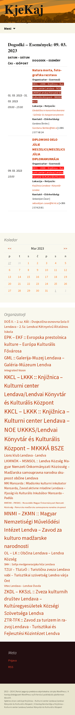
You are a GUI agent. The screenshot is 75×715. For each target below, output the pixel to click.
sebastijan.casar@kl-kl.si (45, 203)
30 (37, 290)
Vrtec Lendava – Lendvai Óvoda (22, 586)
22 (28, 284)
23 (37, 284)
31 (46, 290)
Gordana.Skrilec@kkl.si (44, 127)
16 (37, 277)
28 (19, 290)
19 (65, 277)
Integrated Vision (15, 370)
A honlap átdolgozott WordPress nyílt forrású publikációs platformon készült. (36, 694)
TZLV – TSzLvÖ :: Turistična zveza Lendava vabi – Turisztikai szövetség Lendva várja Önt (37, 575)
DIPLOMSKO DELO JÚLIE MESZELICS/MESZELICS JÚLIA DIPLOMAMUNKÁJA (48, 149)
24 (46, 284)
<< (9, 248)
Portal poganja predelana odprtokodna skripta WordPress (41, 691)
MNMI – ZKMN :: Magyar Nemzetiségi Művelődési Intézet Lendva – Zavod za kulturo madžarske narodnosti (33, 530)
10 (46, 270)
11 (55, 270)
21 (19, 284)
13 (9, 277)
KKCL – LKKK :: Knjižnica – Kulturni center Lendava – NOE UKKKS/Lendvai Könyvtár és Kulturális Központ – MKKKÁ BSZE (37, 429)
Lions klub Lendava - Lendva (25, 455)
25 (55, 284)
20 (9, 284)
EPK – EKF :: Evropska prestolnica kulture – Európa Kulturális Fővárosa (35, 344)
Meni (7, 28)
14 (19, 277)
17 (46, 277)
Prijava (12, 660)
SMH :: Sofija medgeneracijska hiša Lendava (29, 564)
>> (65, 248)
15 (28, 277)
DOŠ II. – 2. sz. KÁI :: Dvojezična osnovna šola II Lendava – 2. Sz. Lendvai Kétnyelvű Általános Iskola (36, 326)
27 (9, 263)
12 (65, 270)
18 (55, 277)
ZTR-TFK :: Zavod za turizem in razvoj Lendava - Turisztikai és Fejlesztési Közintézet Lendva (35, 626)
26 (65, 284)
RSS (10, 667)
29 (28, 290)
